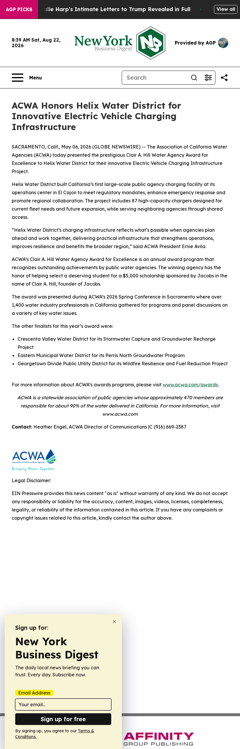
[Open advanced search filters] (208, 77)
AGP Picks (19, 9)
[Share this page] (224, 77)
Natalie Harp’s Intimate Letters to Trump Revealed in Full (112, 9)
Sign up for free (63, 719)
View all (226, 9)
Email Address (34, 693)
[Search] (194, 77)
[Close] (114, 622)
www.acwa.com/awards (190, 385)
